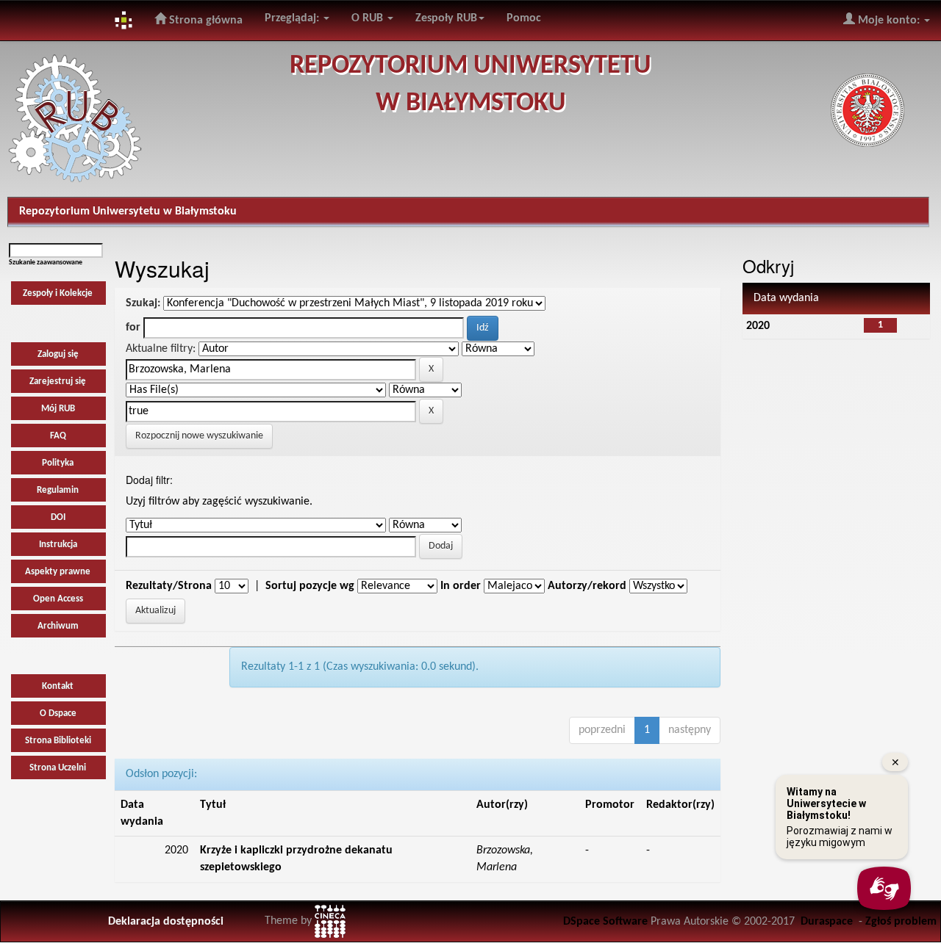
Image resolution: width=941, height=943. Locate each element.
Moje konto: (889, 20)
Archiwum (58, 626)
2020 (758, 326)
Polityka (58, 463)
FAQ (58, 436)
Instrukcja (58, 544)
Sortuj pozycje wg (309, 586)
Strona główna (204, 20)
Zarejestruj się (57, 381)
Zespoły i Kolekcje (58, 293)
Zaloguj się (58, 354)
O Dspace (58, 713)
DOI (58, 517)
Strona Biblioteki (58, 740)
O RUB (368, 18)
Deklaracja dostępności (165, 922)
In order (460, 586)
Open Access (58, 599)
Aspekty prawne (57, 572)
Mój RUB (58, 408)
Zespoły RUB (446, 18)
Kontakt (58, 686)
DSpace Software (605, 922)
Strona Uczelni (57, 768)
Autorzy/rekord (587, 586)
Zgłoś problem (901, 922)
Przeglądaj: (293, 18)
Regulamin (58, 490)
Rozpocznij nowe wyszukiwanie (199, 435)
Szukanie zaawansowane (45, 263)
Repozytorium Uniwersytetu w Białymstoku (128, 211)
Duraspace (827, 922)
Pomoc (524, 18)
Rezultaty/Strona (169, 586)
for (133, 327)
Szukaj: (143, 303)
